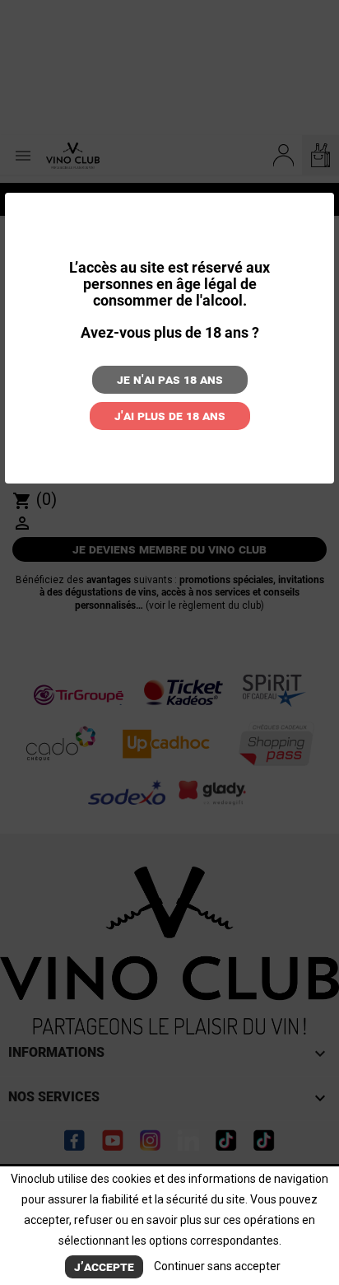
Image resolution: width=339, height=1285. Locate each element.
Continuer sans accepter (217, 1266)
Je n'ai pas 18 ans (170, 379)
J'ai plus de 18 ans (169, 415)
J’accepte (104, 1266)
